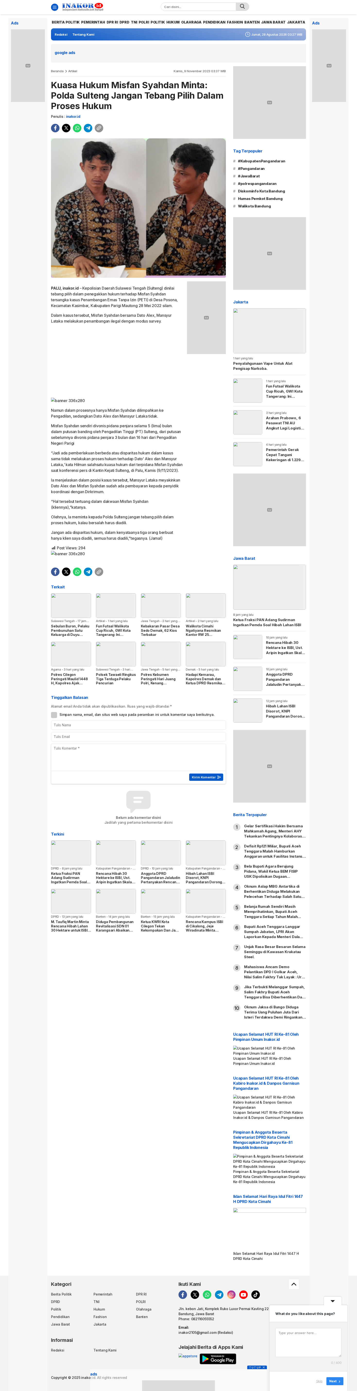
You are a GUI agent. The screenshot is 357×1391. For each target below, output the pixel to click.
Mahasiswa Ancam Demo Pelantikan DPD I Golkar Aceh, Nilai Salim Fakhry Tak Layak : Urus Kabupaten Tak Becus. (275, 974)
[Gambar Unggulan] (138, 208)
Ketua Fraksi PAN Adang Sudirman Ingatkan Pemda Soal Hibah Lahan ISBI (69, 879)
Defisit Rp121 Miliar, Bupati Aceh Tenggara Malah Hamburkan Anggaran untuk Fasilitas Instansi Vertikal (273, 854)
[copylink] (99, 128)
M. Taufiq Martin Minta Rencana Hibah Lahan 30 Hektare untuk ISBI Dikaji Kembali (70, 928)
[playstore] (218, 1358)
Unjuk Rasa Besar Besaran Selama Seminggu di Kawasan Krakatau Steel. (275, 951)
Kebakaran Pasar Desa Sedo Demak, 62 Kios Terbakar (160, 630)
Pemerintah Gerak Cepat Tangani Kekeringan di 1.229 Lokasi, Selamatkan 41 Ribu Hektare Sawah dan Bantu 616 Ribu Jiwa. (286, 464)
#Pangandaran (251, 168)
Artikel (72, 71)
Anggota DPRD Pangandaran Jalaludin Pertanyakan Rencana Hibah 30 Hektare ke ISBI (160, 882)
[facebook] (55, 128)
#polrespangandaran (257, 183)
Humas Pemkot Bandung (260, 198)
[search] (242, 6)
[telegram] (88, 128)
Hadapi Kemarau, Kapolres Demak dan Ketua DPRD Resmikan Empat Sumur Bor (205, 680)
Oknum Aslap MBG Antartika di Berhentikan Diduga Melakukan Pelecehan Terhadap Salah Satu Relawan (272, 894)
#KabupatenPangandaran (261, 161)
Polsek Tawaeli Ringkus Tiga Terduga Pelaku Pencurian (116, 678)
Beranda (57, 71)
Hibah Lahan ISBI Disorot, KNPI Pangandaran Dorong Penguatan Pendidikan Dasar (205, 882)
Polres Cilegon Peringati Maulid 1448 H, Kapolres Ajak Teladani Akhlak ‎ (69, 680)
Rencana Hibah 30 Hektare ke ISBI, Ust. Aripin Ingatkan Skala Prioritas (114, 879)
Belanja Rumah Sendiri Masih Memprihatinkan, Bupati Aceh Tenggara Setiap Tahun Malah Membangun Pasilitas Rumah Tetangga (271, 916)
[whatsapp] (77, 128)
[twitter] (66, 128)
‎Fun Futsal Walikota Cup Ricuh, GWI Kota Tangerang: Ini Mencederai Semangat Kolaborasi (115, 634)
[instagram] (231, 1294)
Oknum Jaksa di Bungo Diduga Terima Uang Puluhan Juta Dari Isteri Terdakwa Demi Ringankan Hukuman (273, 1015)
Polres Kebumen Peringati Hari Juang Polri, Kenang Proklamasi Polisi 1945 (160, 680)
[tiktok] (255, 1294)
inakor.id (73, 116)
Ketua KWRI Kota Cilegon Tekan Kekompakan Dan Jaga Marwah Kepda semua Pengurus (160, 930)
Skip (319, 1381)
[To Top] (294, 1284)
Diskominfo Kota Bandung (261, 191)
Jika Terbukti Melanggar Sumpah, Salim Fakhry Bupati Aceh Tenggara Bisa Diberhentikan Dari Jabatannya (274, 994)
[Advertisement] (117, 362)
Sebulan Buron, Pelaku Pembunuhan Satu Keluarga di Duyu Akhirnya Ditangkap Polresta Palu (70, 634)
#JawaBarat (249, 176)
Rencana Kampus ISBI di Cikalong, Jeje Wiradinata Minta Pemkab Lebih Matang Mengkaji (204, 930)
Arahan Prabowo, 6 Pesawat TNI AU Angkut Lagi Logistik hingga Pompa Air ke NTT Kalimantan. (284, 428)
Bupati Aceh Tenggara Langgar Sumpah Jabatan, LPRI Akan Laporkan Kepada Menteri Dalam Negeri (273, 934)
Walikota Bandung (254, 206)
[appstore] (187, 1358)
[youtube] (243, 1294)
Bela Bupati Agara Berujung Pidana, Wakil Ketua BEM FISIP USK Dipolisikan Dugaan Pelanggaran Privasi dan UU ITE (272, 874)
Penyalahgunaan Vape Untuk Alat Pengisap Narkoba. (262, 366)
